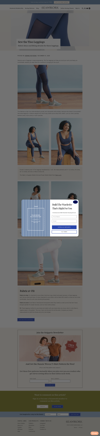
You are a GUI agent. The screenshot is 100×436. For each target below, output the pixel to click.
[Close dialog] (75, 202)
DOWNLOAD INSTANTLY (64, 227)
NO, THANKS (64, 231)
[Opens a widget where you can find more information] (94, 433)
